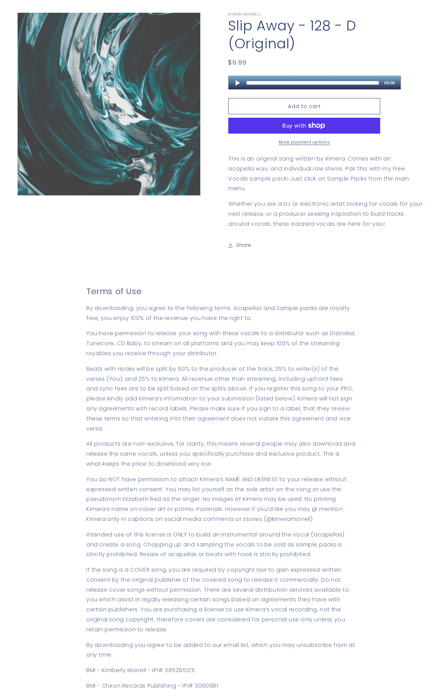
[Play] (237, 82)
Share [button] (243, 245)
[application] (314, 82)
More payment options (304, 142)
